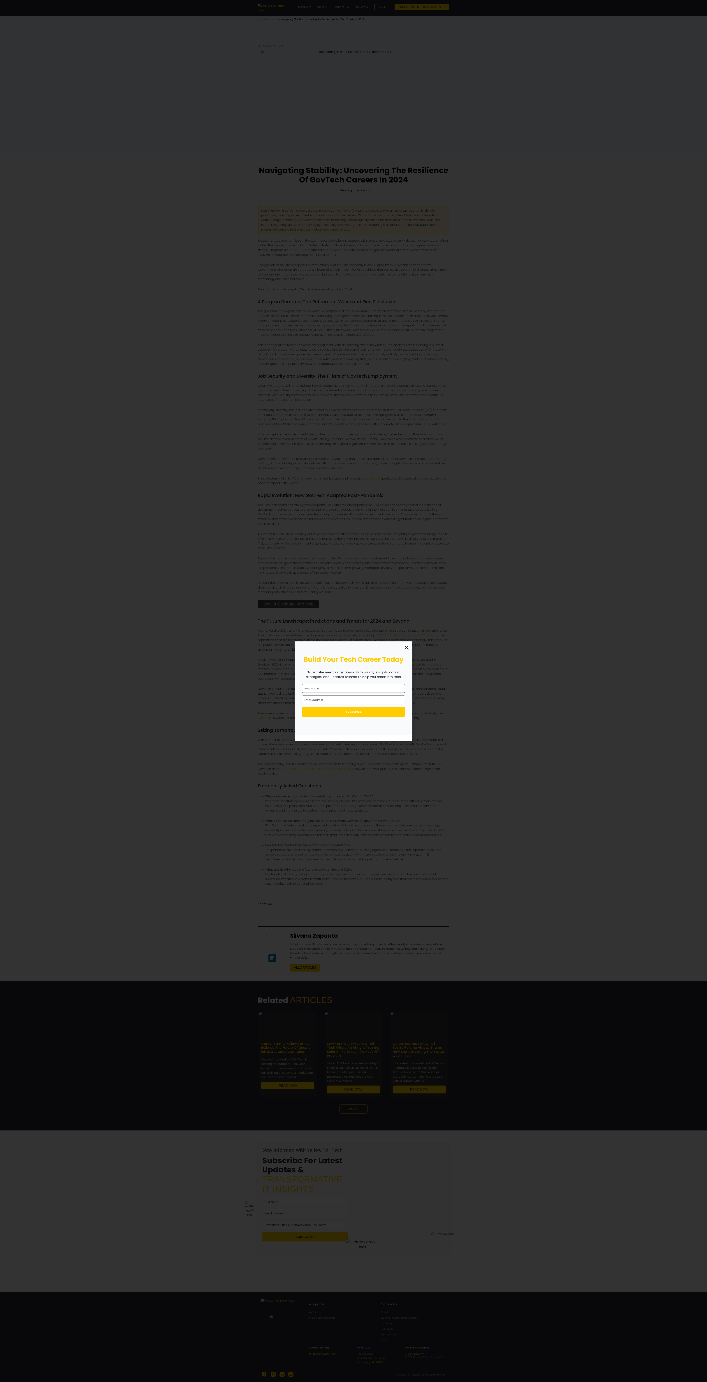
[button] (406, 647)
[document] (353, 691)
